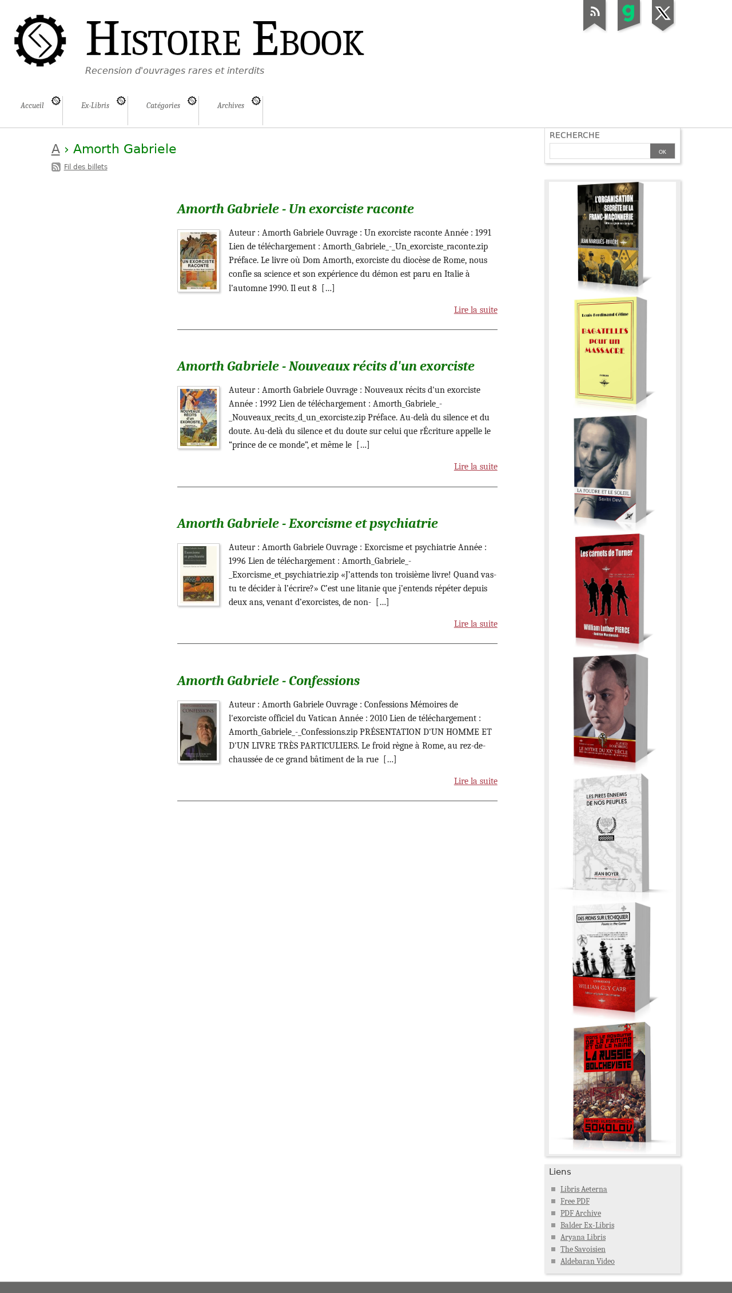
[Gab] (629, 30)
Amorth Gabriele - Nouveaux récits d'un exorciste (326, 366)
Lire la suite (476, 310)
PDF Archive (580, 1213)
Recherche (575, 135)
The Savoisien (583, 1249)
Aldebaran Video (587, 1261)
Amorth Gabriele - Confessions (268, 681)
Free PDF (575, 1201)
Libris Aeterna (583, 1189)
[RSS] (594, 30)
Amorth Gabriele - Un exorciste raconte (295, 209)
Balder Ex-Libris (587, 1225)
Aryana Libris (583, 1237)
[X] (663, 30)
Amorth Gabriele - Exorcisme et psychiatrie (307, 523)
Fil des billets (86, 167)
